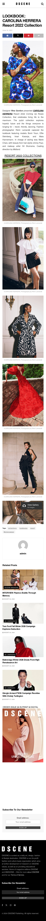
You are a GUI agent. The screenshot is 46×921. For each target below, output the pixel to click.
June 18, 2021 (7, 30)
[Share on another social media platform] (39, 36)
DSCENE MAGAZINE (11, 587)
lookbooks (23, 528)
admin (23, 553)
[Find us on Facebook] (2, 905)
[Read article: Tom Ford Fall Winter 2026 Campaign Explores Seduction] (23, 613)
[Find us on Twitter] (6, 905)
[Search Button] (42, 3)
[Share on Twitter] (18, 36)
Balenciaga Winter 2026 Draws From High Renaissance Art (20, 661)
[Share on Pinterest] (28, 36)
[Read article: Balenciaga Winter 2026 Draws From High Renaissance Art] (23, 646)
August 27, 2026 (9, 699)
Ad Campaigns (10, 621)
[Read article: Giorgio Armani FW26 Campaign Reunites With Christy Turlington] (23, 680)
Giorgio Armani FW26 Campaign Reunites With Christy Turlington (21, 694)
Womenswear (9, 532)
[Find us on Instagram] (11, 905)
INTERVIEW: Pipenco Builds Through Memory (19, 594)
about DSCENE (33, 872)
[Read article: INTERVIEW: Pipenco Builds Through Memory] (23, 579)
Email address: (23, 818)
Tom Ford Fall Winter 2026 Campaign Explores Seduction (18, 627)
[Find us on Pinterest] (15, 905)
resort (32, 528)
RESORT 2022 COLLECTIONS (23, 155)
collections (12, 528)
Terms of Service (17, 875)
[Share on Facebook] (7, 36)
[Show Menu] (3, 3)
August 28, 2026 (9, 599)
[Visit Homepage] (22, 3)
